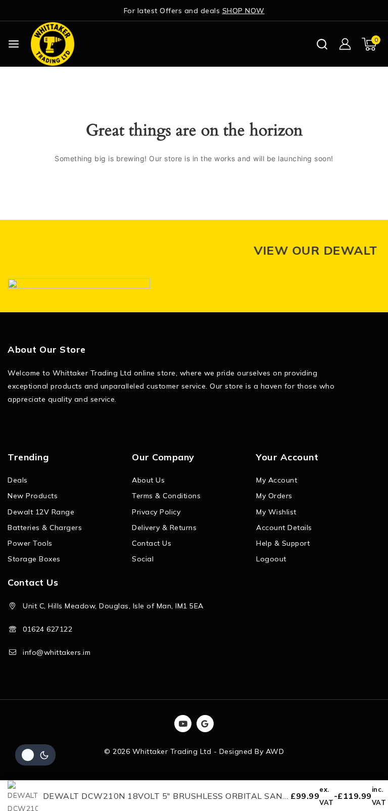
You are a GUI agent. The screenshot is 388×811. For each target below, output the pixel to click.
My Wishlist (276, 511)
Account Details (284, 527)
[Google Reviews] (205, 723)
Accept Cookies (249, 775)
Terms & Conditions (166, 495)
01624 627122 (47, 629)
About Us (148, 480)
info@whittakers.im (56, 652)
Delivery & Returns (164, 527)
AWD (275, 751)
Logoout (271, 558)
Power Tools (30, 543)
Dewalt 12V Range (41, 511)
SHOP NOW (243, 10)
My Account (276, 480)
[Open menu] (14, 44)
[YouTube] (182, 723)
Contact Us (151, 543)
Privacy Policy (156, 511)
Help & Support (283, 543)
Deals (18, 480)
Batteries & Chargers (45, 527)
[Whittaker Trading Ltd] (52, 43)
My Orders (274, 495)
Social (143, 558)
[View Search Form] (322, 44)
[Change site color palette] (35, 755)
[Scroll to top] (363, 756)
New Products (33, 495)
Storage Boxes (34, 558)
